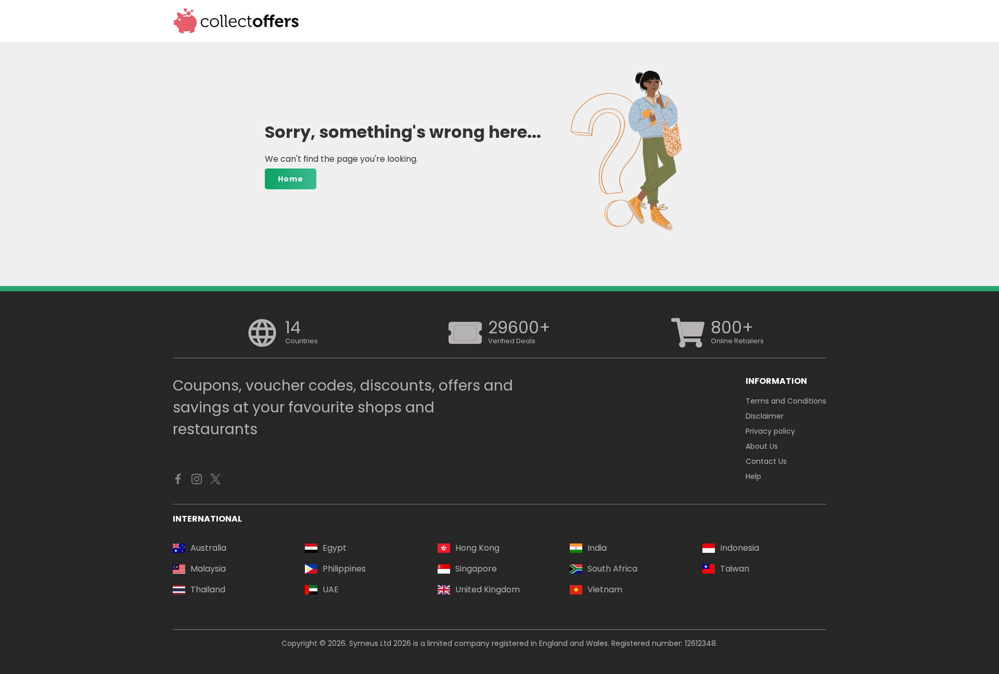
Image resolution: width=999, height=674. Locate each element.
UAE (331, 589)
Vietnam (604, 589)
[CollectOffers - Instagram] (196, 481)
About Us (762, 446)
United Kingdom (487, 589)
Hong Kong (477, 548)
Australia (208, 548)
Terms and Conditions (786, 401)
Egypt (335, 548)
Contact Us (766, 461)
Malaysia (208, 569)
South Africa (612, 569)
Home (290, 179)
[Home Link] (236, 21)
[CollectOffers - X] (215, 481)
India (597, 548)
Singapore (476, 569)
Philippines (344, 569)
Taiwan (734, 569)
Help (753, 476)
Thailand (207, 589)
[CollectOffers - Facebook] (178, 481)
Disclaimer (765, 416)
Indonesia (739, 548)
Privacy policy (770, 431)
